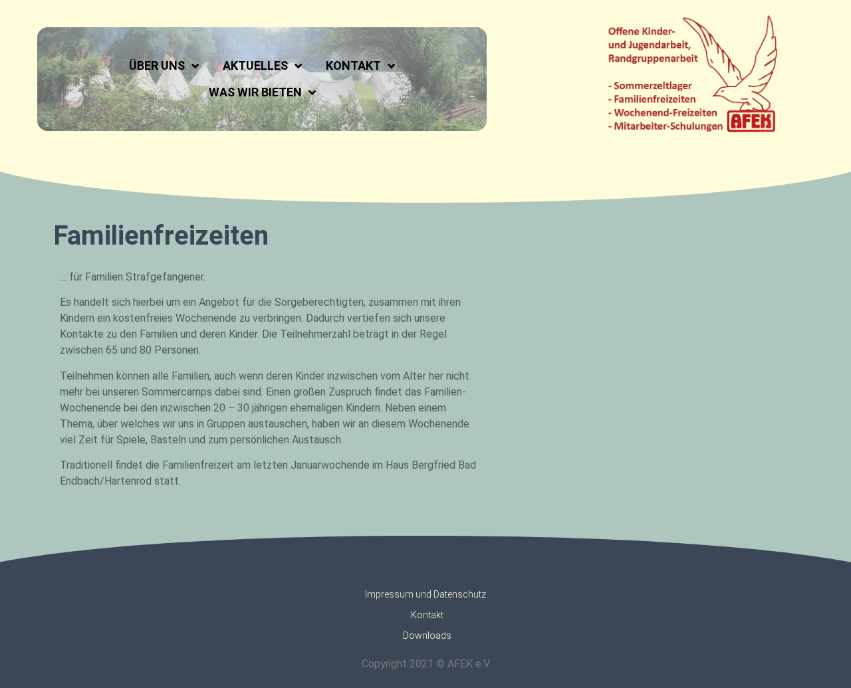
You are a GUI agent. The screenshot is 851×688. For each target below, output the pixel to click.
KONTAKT (353, 65)
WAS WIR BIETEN (255, 92)
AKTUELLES (255, 65)
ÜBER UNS (157, 65)
